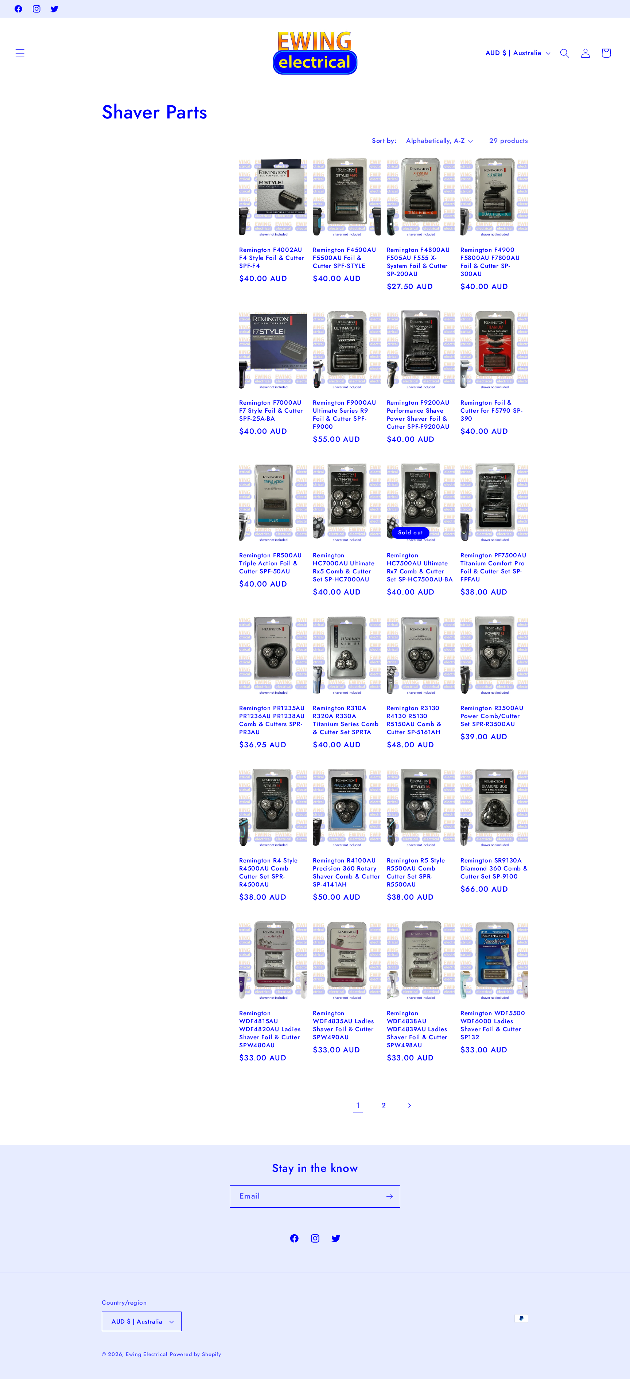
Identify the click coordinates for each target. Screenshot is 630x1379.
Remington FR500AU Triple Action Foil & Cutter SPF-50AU (270, 564)
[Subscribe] (389, 1196)
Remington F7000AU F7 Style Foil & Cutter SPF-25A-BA (271, 411)
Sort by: (384, 140)
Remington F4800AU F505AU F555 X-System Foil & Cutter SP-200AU (418, 262)
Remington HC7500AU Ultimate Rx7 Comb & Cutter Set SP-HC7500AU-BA (420, 568)
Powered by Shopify (195, 1354)
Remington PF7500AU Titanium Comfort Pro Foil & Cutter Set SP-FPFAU (493, 568)
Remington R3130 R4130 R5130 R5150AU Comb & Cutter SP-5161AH (414, 720)
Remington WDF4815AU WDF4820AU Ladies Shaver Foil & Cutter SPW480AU (269, 1029)
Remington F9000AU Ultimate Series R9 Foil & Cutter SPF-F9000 (344, 415)
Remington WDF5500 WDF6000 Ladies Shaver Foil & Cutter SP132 (492, 1025)
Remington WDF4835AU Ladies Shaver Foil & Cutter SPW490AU (343, 1025)
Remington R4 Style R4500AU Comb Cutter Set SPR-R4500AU (268, 873)
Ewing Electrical (147, 1354)
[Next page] (409, 1105)
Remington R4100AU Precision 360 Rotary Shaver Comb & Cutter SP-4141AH (346, 873)
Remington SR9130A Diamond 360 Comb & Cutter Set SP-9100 (494, 869)
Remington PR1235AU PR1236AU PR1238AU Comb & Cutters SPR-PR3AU (272, 720)
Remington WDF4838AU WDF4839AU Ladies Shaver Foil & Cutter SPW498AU (417, 1029)
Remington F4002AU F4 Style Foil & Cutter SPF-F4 (271, 258)
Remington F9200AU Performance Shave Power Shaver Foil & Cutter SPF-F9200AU (418, 415)
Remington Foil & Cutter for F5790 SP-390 (491, 411)
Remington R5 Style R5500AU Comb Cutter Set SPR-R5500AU (416, 873)
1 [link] (358, 1105)
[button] (19, 53)
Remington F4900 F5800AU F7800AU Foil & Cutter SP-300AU (490, 262)
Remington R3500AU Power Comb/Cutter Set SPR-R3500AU (492, 716)
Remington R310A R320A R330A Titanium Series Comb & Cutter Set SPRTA (346, 720)
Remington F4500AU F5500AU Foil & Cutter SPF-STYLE (344, 258)
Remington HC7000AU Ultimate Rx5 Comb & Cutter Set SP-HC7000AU (343, 568)
